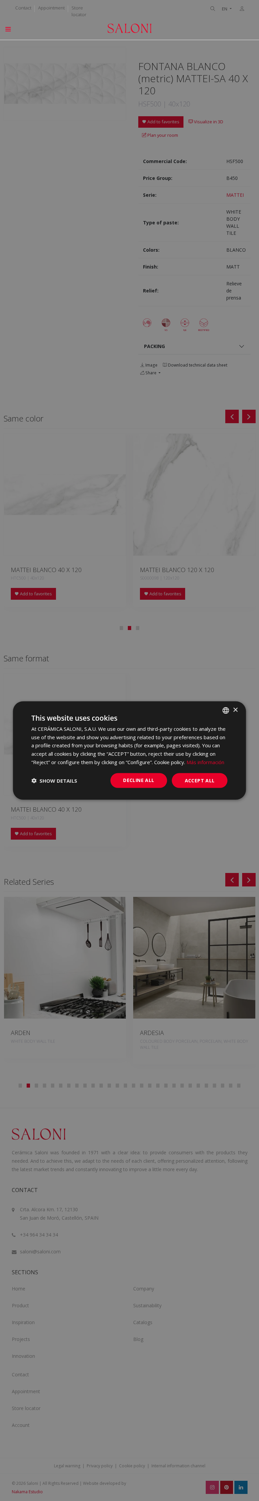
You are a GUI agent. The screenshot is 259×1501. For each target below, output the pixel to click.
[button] (54, 781)
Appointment (51, 8)
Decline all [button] (138, 780)
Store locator (78, 11)
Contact (23, 8)
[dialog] (129, 750)
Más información (205, 761)
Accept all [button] (200, 780)
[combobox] (226, 710)
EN (225, 9)
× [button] (235, 710)
